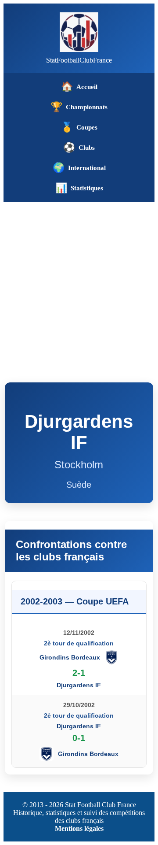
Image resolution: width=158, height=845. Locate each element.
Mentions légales (79, 828)
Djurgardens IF (79, 685)
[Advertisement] (79, 285)
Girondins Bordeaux (70, 657)
